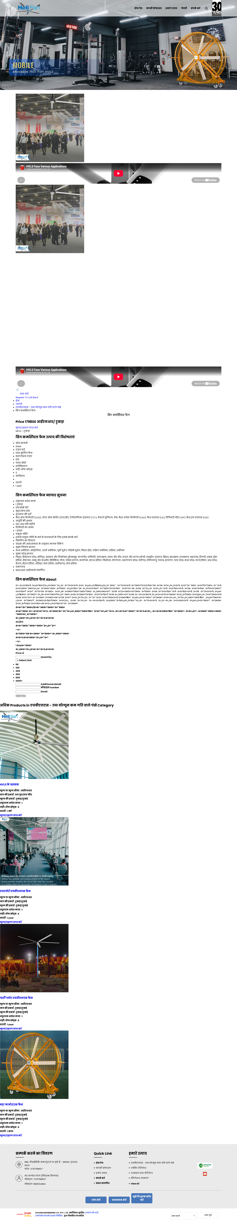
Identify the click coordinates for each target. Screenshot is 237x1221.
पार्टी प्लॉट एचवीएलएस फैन (16, 998)
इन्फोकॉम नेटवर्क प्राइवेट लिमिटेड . (49, 1215)
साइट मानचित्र (102, 1183)
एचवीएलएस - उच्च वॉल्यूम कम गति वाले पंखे (38, 407)
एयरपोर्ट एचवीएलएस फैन (15, 891)
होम (17, 400)
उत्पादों (19, 404)
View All (135, 1183)
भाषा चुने (208, 1215)
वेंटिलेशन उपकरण (140, 1178)
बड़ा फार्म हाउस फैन (11, 1104)
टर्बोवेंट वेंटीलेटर (138, 1167)
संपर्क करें (195, 8)
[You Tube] (205, 1175)
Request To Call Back (27, 397)
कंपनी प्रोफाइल (154, 8)
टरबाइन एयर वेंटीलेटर (142, 1173)
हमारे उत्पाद (171, 8)
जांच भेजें (24, 393)
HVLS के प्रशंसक (9, 784)
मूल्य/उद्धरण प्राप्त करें (27, 427)
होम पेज (138, 8)
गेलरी (184, 8)
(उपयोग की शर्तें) (91, 1212)
